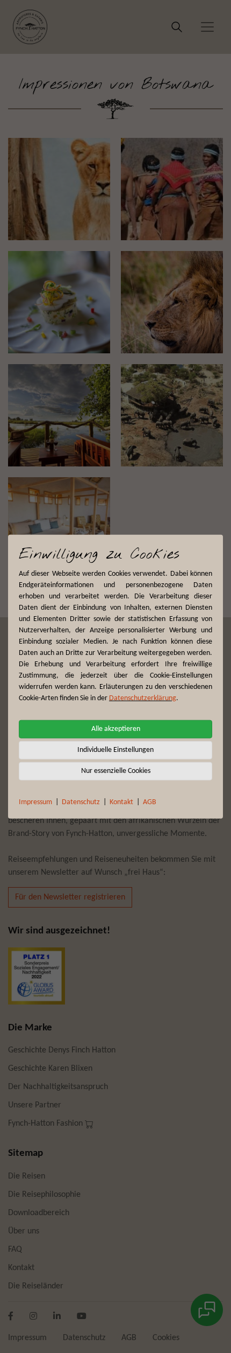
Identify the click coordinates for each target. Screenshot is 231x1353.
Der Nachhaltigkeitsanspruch (58, 1087)
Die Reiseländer (35, 1286)
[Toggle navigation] (207, 27)
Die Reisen (26, 1176)
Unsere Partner (34, 1105)
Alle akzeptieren (115, 728)
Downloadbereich (38, 1213)
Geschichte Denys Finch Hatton (62, 1050)
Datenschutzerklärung (142, 698)
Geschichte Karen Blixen (50, 1068)
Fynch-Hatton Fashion (46, 1123)
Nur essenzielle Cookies (115, 770)
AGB (149, 802)
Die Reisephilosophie (44, 1194)
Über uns (23, 1231)
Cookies (166, 1338)
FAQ (15, 1249)
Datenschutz (81, 802)
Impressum (35, 802)
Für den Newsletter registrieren (70, 897)
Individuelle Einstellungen (115, 749)
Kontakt (121, 802)
